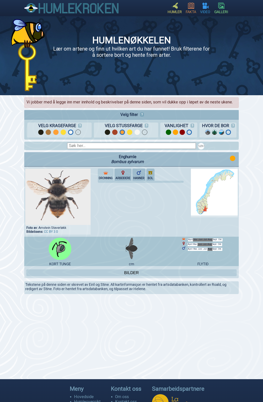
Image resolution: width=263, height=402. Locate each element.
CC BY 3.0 (51, 232)
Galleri (221, 12)
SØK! (201, 146)
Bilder (131, 272)
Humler (175, 12)
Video (205, 12)
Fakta (191, 12)
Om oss (122, 396)
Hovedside (84, 396)
